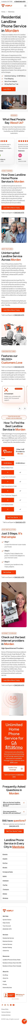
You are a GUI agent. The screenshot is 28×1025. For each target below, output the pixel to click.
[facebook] (2, 1005)
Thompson (6, 889)
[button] (25, 6)
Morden (5, 867)
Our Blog (5, 975)
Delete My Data (7, 987)
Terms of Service (5, 1012)
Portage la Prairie (8, 872)
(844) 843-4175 (19, 213)
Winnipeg (5, 898)
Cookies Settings (5, 1015)
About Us (5, 978)
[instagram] (5, 1005)
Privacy (5, 984)
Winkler (5, 894)
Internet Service (7, 944)
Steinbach (6, 881)
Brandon (5, 854)
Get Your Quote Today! (14, 831)
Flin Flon (5, 863)
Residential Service (8, 938)
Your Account (7, 926)
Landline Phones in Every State (11, 960)
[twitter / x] (8, 1005)
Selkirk (5, 876)
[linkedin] (11, 1005)
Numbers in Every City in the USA (12, 963)
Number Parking (7, 947)
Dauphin (5, 859)
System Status (7, 919)
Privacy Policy (4, 1009)
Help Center (6, 923)
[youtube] (13, 1005)
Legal (4, 981)
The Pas (5, 885)
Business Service (7, 941)
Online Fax (6, 950)
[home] (6, 5)
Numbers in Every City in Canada (12, 966)
